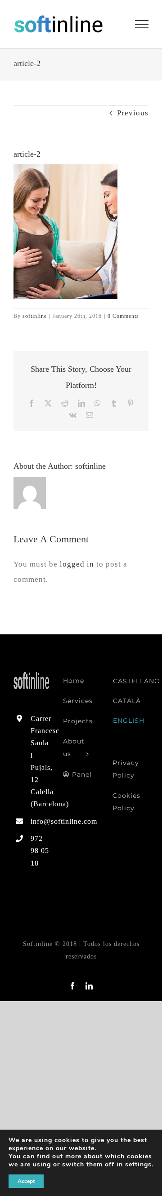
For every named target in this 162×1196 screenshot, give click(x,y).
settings (138, 1165)
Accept (26, 1181)
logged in (77, 564)
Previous (132, 113)
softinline (34, 316)
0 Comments (123, 316)
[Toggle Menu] (142, 24)
